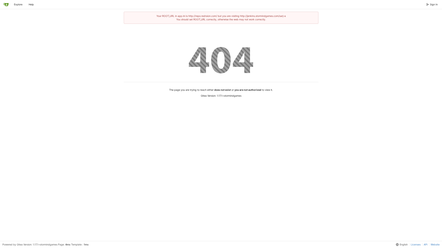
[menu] (401, 244)
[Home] (6, 4)
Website (435, 244)
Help (31, 4)
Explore (18, 4)
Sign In (434, 4)
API (425, 244)
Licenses (416, 244)
